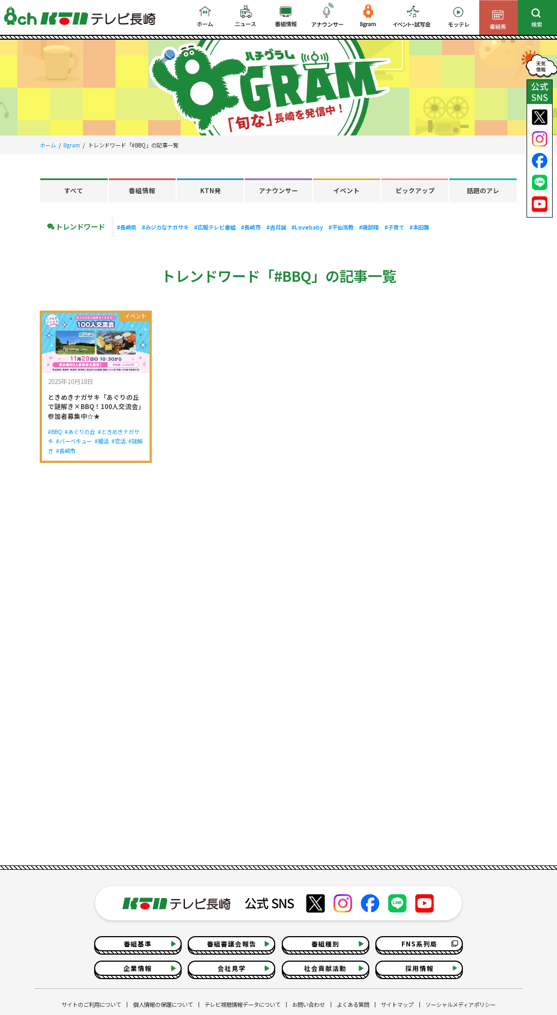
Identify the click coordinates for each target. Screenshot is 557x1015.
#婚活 (102, 441)
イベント (346, 190)
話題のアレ (483, 190)
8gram (72, 145)
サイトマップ (397, 1004)
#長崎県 (127, 227)
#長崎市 (251, 227)
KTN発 (210, 190)
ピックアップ (415, 190)
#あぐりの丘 (80, 432)
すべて (73, 190)
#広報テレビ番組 (215, 227)
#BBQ (55, 432)
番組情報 (142, 190)
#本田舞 (419, 227)
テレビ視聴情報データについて (243, 1004)
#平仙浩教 (341, 227)
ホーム (48, 145)
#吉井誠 (276, 227)
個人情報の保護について (163, 1004)
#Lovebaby (307, 227)
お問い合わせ (308, 1004)
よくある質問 (353, 1004)
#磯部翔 (369, 227)
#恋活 (119, 441)
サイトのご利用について (91, 1004)
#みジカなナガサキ (165, 227)
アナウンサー (278, 190)
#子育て (394, 227)
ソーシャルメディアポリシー (460, 1004)
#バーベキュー (74, 441)
